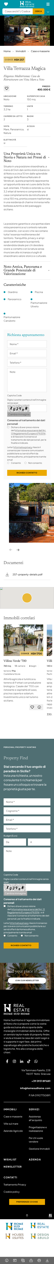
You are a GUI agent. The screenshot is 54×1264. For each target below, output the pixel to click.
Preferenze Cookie (27, 1202)
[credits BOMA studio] (50, 1215)
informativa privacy (23, 447)
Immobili (21, 51)
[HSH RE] (27, 4)
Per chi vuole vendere (36, 1139)
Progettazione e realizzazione (38, 1129)
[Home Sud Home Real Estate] (39, 1225)
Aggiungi (7, 88)
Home (7, 51)
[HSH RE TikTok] (28, 1061)
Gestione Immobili (39, 1148)
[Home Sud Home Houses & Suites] (14, 1236)
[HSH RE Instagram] (14, 1061)
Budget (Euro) (10, 835)
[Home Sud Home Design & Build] (39, 1236)
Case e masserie (40, 51)
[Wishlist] (6, 4)
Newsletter (13, 1166)
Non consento (35, 462)
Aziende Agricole (13, 1130)
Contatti (10, 1177)
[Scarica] (47, 1260)
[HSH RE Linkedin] (21, 1061)
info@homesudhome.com (35, 1088)
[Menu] (48, 4)
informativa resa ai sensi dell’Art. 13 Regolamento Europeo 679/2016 (26, 911)
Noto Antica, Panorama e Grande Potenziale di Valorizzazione (23, 270)
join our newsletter (27, 980)
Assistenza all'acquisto (35, 1118)
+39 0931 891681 (41, 1081)
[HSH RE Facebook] (7, 1061)
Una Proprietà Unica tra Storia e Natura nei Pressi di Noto (25, 157)
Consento (16, 462)
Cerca (38, 11)
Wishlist (10, 1159)
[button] (27, 598)
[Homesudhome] (27, 1009)
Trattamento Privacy (15, 1184)
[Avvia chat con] (36, 1061)
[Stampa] (39, 1260)
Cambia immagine (19, 414)
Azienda (35, 1159)
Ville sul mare (11, 1123)
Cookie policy (12, 1191)
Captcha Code (14, 395)
